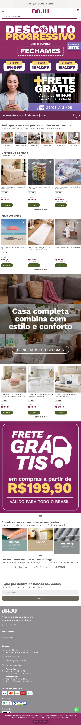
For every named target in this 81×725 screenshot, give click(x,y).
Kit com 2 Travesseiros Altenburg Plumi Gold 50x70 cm (66, 395)
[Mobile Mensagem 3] (40, 4)
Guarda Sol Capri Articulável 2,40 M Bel (12, 248)
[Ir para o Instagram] (3, 625)
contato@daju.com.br (16, 660)
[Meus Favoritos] (71, 11)
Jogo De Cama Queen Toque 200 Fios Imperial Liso (13, 187)
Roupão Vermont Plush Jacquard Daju (67, 247)
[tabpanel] (40, 66)
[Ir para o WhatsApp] (14, 625)
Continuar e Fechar (40, 722)
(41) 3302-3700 (13, 656)
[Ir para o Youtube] (10, 625)
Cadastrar (40, 598)
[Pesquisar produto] (4, 17)
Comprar (6, 205)
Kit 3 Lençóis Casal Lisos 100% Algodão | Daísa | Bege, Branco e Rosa (13, 395)
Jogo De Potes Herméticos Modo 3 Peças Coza (39, 187)
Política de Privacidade (59, 717)
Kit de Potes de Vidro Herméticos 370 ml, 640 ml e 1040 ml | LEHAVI (40, 395)
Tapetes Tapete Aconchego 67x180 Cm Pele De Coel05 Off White (39, 248)
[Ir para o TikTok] (6, 625)
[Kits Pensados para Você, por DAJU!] (40, 319)
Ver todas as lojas (14, 665)
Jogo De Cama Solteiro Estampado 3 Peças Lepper (67, 187)
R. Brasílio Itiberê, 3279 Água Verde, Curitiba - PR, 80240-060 (23, 651)
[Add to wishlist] (23, 162)
